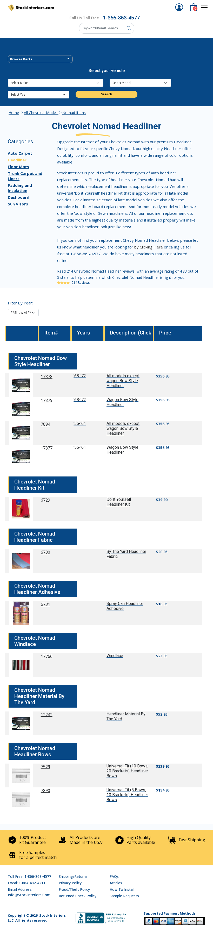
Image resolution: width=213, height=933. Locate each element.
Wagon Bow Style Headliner (122, 402)
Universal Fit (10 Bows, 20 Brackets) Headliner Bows (127, 771)
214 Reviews (81, 282)
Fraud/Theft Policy (74, 889)
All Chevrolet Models (41, 112)
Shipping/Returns (73, 876)
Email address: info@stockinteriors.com (29, 892)
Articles (116, 882)
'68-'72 (80, 375)
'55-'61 (80, 423)
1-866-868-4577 (121, 17)
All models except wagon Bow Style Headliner (122, 380)
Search (106, 94)
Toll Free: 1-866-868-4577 (29, 876)
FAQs (114, 876)
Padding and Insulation (20, 188)
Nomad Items (74, 112)
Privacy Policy (70, 882)
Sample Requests (124, 895)
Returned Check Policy (77, 895)
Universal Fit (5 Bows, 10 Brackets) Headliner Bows (127, 794)
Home (14, 112)
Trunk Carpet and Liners (25, 176)
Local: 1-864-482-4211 (26, 882)
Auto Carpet (20, 153)
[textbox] (40, 59)
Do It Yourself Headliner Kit (118, 502)
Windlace (114, 655)
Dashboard (18, 197)
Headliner (17, 159)
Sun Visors (18, 203)
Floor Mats (18, 166)
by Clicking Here (148, 247)
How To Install (122, 889)
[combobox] (40, 59)
